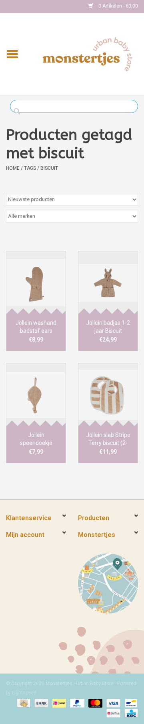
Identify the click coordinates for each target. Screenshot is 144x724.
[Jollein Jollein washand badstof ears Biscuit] (36, 282)
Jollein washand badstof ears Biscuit (36, 327)
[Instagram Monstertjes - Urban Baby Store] (40, 6)
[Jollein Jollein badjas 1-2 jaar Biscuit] (108, 282)
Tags (30, 168)
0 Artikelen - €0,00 (117, 6)
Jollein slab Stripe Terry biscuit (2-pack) (108, 439)
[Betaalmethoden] (23, 703)
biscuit (49, 168)
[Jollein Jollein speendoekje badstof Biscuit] (36, 394)
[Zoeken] (19, 112)
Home (13, 168)
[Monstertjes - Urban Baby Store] (87, 53)
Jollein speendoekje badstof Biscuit (36, 439)
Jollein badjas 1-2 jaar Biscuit (108, 327)
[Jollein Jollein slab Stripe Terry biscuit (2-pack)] (108, 394)
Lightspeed (24, 693)
